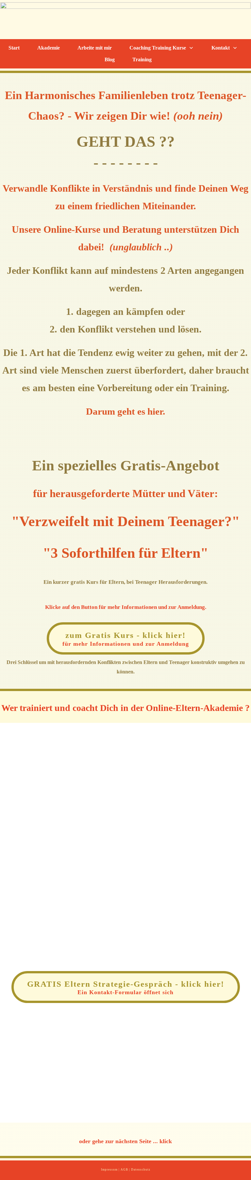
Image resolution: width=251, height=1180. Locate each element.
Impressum (109, 1169)
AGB (124, 1169)
